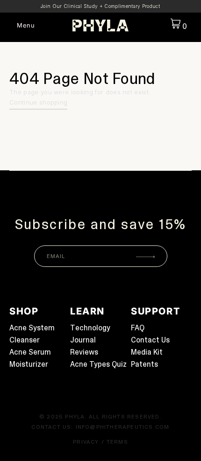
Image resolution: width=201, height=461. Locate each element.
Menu (26, 25)
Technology (90, 328)
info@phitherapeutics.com (123, 427)
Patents (144, 364)
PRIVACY (86, 442)
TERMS (117, 442)
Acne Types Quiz (98, 364)
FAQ (137, 328)
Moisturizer (28, 364)
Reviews (84, 352)
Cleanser (24, 340)
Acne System (32, 328)
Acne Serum (30, 352)
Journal (83, 340)
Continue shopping (38, 102)
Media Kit (147, 352)
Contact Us (150, 340)
